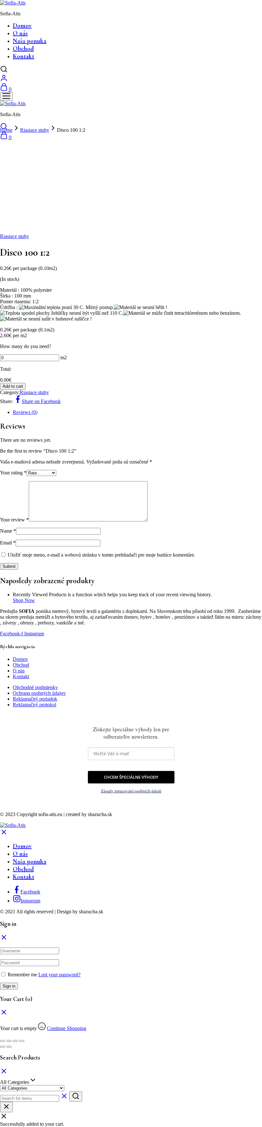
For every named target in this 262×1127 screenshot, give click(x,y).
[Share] (9, 1041)
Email (8, 542)
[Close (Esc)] (2, 1041)
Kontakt (23, 56)
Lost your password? (59, 974)
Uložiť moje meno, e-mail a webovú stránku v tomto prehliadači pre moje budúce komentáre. (101, 555)
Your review (14, 519)
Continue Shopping (66, 1028)
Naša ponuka (29, 41)
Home (6, 130)
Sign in (9, 986)
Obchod (23, 48)
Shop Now (24, 600)
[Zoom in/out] (21, 1041)
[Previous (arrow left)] (2, 1047)
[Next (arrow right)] (9, 1047)
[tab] (137, 412)
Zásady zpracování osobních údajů (131, 791)
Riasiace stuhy (34, 130)
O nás (20, 33)
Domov (22, 25)
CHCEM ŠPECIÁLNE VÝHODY (131, 777)
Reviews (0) (25, 412)
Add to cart (13, 386)
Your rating (13, 472)
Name (8, 531)
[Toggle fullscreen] (15, 1041)
